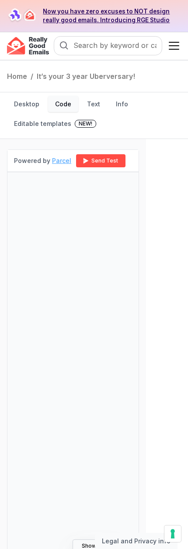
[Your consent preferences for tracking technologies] (172, 533)
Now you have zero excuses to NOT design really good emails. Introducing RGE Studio (106, 16)
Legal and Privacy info (136, 541)
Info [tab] (122, 104)
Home (17, 76)
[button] (172, 45)
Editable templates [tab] (53, 123)
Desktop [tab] (26, 104)
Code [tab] (63, 104)
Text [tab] (93, 104)
